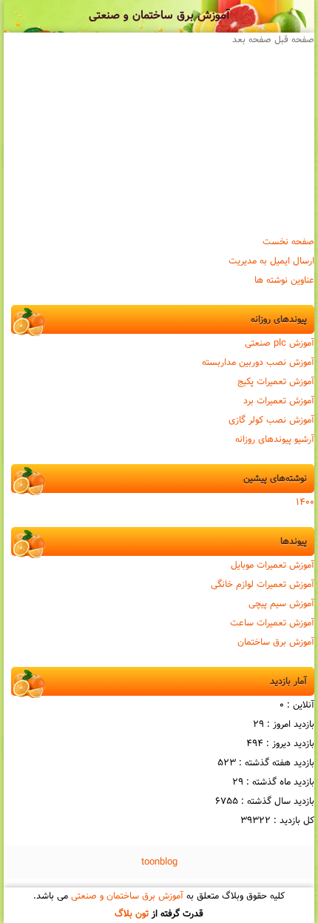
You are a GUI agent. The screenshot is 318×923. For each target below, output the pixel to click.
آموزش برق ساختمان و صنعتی (159, 16)
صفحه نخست (288, 242)
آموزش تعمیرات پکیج (275, 382)
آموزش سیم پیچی (281, 604)
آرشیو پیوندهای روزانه (274, 439)
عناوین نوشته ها (284, 280)
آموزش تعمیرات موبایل (272, 565)
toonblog (159, 862)
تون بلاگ (132, 914)
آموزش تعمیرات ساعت (272, 623)
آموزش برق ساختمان (275, 642)
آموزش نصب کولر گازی (271, 420)
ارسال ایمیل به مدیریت (271, 261)
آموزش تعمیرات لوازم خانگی (262, 584)
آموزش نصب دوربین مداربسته (258, 362)
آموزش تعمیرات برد (278, 401)
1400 (305, 502)
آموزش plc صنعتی (279, 343)
